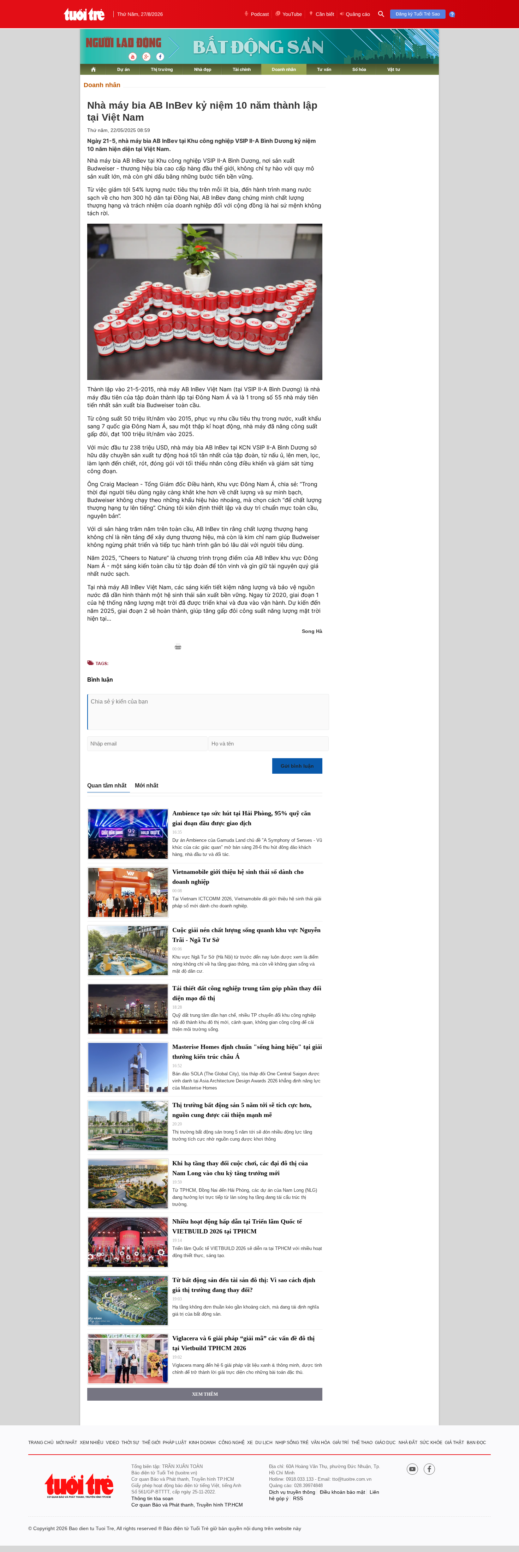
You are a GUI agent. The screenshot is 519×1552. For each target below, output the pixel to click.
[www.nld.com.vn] (93, 69)
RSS (298, 1498)
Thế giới (151, 1442)
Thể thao (361, 1442)
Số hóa (359, 69)
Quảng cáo (358, 14)
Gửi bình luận (297, 766)
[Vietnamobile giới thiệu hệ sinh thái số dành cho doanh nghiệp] (128, 892)
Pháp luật (174, 1442)
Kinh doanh (202, 1442)
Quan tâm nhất (106, 786)
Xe (250, 1442)
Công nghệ (232, 1442)
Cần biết (325, 14)
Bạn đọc (476, 1442)
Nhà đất (408, 1442)
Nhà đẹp (202, 69)
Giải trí (340, 1442)
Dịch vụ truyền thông (292, 1492)
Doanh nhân (284, 69)
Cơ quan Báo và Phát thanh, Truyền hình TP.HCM (187, 1505)
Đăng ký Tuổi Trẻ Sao (418, 14)
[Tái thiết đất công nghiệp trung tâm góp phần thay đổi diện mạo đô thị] (128, 1008)
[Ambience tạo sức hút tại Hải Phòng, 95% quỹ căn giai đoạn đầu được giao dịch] (128, 833)
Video (112, 1442)
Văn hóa (320, 1442)
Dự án (123, 69)
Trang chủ (41, 1442)
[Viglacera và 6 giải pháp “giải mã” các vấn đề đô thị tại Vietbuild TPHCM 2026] (128, 1358)
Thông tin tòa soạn (152, 1498)
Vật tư (393, 69)
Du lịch (264, 1442)
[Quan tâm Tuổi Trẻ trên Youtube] (412, 1469)
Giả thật (454, 1442)
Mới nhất (146, 786)
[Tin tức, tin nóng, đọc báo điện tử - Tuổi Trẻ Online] (84, 14)
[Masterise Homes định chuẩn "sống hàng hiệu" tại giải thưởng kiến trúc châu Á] (128, 1067)
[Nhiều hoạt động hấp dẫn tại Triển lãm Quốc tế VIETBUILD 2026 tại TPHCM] (128, 1242)
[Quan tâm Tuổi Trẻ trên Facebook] (429, 1469)
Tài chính (242, 69)
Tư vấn (324, 69)
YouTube (292, 14)
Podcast (260, 14)
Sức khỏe (431, 1442)
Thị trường (162, 69)
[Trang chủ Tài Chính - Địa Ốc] (116, 43)
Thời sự (130, 1442)
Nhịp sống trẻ (292, 1442)
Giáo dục (385, 1442)
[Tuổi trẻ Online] (79, 1485)
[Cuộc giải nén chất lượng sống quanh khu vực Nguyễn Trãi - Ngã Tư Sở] (128, 950)
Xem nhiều (91, 1442)
